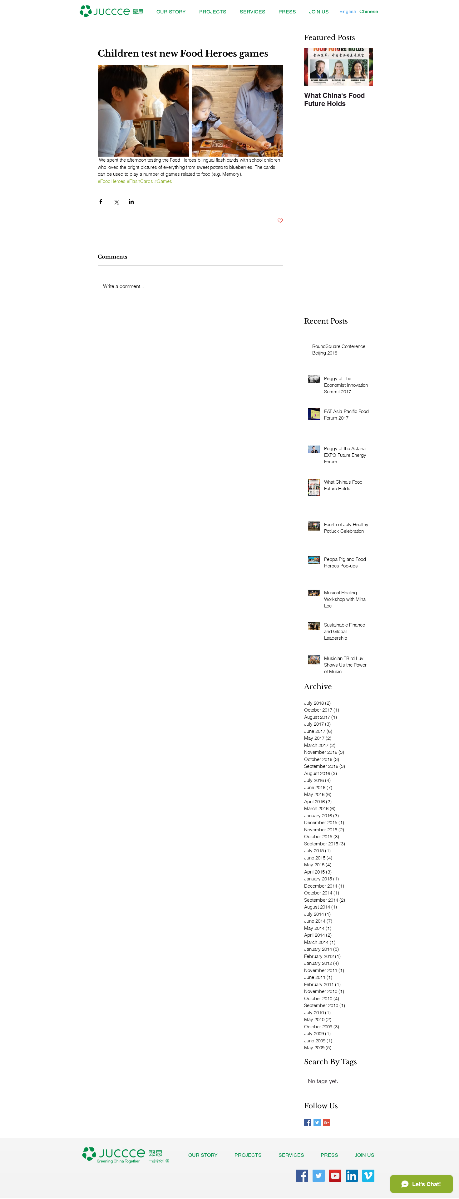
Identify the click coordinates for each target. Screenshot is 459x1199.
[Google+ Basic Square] (326, 1122)
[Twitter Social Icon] (319, 1176)
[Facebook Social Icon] (302, 1176)
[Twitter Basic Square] (317, 1122)
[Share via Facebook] (101, 201)
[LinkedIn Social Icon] (352, 1176)
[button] (212, 12)
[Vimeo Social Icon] (368, 1176)
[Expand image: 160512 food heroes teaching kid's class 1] (143, 111)
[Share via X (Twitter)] (116, 201)
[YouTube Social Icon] (335, 1176)
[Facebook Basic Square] (307, 1122)
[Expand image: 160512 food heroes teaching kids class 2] (237, 111)
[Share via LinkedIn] (131, 201)
